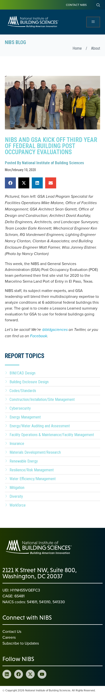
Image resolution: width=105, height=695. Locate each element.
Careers (9, 637)
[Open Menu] (93, 22)
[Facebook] (18, 674)
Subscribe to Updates (20, 643)
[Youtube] (42, 674)
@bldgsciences (55, 329)
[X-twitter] (30, 674)
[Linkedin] (6, 674)
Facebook (38, 336)
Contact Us (11, 631)
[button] (10, 182)
